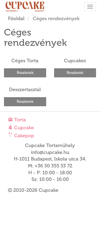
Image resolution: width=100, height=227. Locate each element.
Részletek (25, 72)
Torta (19, 120)
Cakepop (23, 136)
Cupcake (23, 128)
